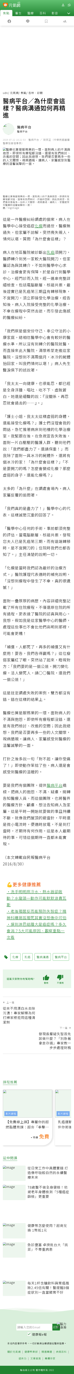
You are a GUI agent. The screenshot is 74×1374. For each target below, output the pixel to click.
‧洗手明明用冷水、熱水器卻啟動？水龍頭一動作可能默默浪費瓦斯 (36, 898)
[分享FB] (9, 21)
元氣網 (14, 93)
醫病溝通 (43, 957)
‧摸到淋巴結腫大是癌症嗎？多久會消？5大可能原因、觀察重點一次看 (36, 930)
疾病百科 (61, 1351)
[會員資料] (63, 5)
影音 (55, 13)
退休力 (23, 1358)
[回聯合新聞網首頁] (5, 5)
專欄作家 (50, 1358)
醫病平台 (55, 785)
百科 (42, 13)
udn (5, 93)
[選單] (69, 5)
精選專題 (47, 1351)
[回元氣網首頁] (14, 5)
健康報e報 (39, 1334)
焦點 (6, 13)
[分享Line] (28, 21)
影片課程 (11, 1113)
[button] (68, 13)
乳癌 (51, 252)
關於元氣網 (14, 1351)
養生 (18, 13)
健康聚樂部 (31, 1351)
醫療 (30, 13)
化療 (39, 226)
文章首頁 (35, 1358)
